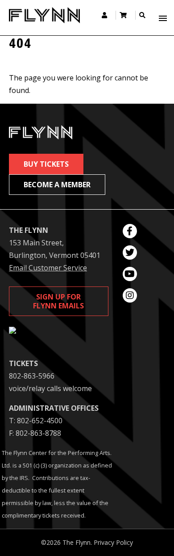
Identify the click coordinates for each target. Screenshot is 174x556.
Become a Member (57, 185)
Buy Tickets (46, 164)
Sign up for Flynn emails (58, 301)
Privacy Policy (113, 542)
